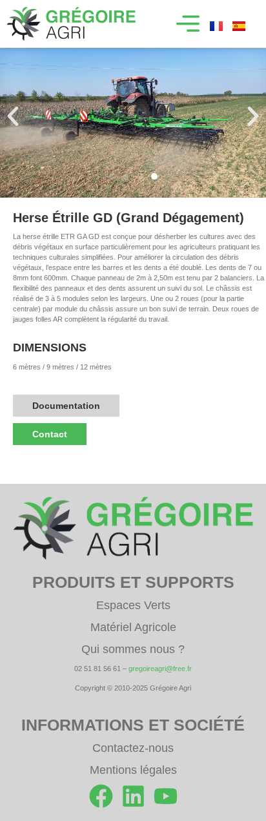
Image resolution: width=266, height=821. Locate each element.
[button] (187, 23)
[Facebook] (101, 796)
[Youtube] (166, 796)
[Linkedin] (133, 796)
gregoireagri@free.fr (160, 668)
